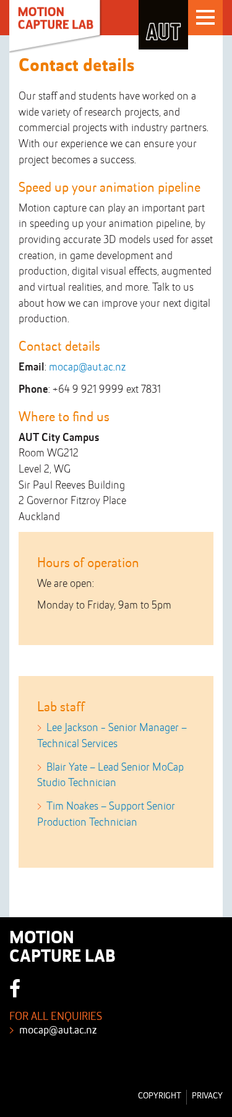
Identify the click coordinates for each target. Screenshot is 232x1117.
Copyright (159, 1096)
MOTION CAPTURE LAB (62, 948)
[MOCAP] (56, 26)
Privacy (207, 1096)
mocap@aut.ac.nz (87, 367)
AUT (163, 24)
